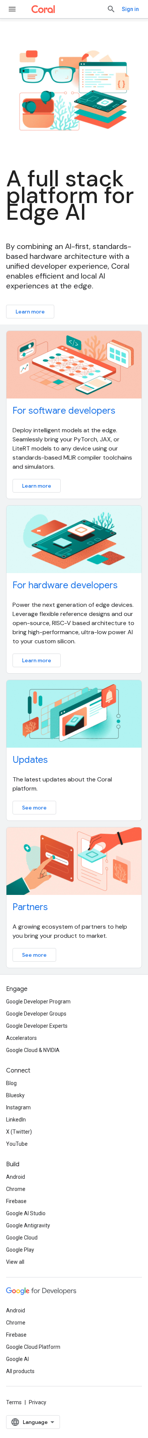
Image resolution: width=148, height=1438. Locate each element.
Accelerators (21, 1038)
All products (20, 1371)
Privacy (37, 1402)
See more (34, 807)
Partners (30, 907)
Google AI (17, 1359)
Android (15, 1177)
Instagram (18, 1107)
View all (15, 1262)
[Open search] (111, 9)
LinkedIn (16, 1120)
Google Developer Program (38, 1002)
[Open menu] (12, 9)
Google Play (20, 1250)
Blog (11, 1083)
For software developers (64, 410)
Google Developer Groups (36, 1014)
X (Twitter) (19, 1132)
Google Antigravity (28, 1225)
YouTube (17, 1144)
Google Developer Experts (37, 1026)
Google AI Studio (26, 1213)
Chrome (15, 1189)
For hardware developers (65, 585)
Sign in (130, 9)
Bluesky (15, 1095)
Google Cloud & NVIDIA (33, 1050)
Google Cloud (22, 1238)
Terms (14, 1402)
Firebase (16, 1201)
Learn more (30, 311)
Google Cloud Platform (33, 1347)
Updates (30, 759)
